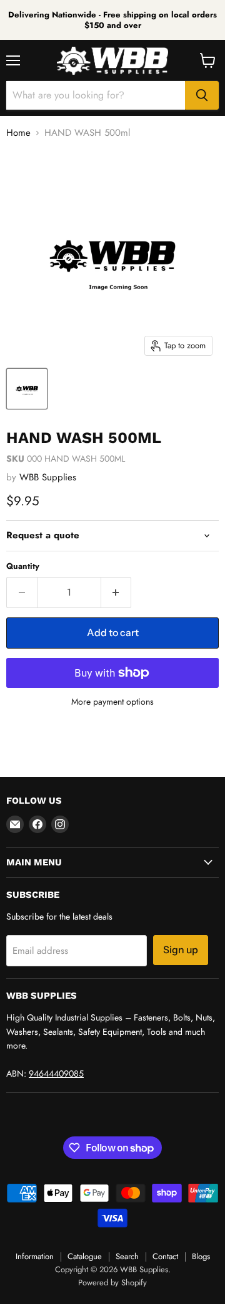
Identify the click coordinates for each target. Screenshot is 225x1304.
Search (127, 1256)
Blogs (201, 1256)
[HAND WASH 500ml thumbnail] (27, 389)
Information (35, 1256)
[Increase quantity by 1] (116, 592)
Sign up (180, 950)
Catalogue (85, 1256)
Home (18, 133)
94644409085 (56, 1073)
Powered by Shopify (112, 1282)
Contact (165, 1256)
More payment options (112, 702)
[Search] (202, 95)
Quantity (22, 566)
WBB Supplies (47, 477)
